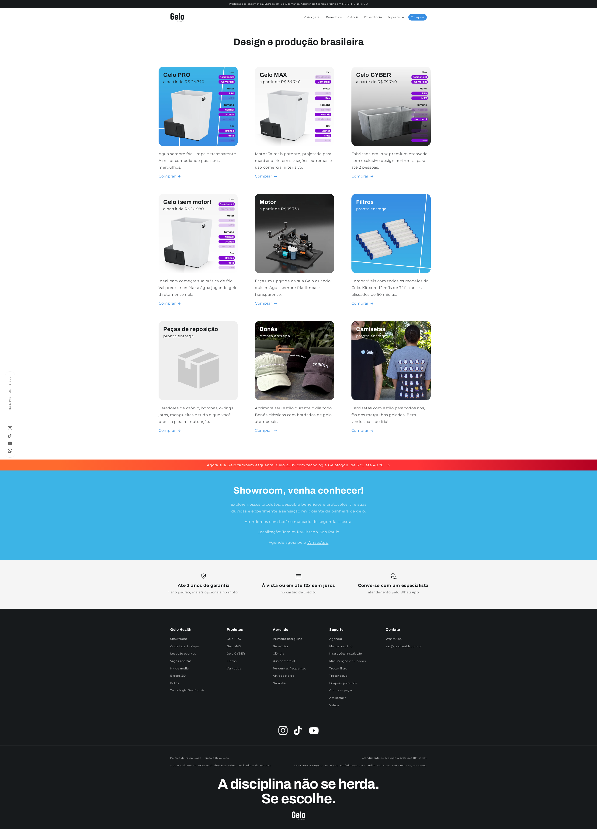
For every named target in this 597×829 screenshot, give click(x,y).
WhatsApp (318, 542)
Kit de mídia (179, 668)
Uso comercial (284, 661)
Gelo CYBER (236, 653)
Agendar (335, 639)
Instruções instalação (345, 653)
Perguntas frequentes (289, 668)
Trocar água (338, 675)
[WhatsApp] (10, 451)
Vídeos (334, 705)
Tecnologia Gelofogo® (187, 690)
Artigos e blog (283, 675)
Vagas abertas (180, 661)
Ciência (278, 653)
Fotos (174, 683)
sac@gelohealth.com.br (404, 646)
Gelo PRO (234, 639)
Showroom (178, 639)
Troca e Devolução (217, 757)
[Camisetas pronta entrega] (391, 399)
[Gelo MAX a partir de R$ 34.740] (294, 145)
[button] (395, 17)
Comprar (417, 17)
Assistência (338, 698)
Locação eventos (183, 653)
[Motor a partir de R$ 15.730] (294, 272)
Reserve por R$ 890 (9, 393)
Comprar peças (341, 690)
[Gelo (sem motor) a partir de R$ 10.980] (198, 272)
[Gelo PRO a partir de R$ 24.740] (198, 145)
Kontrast (265, 765)
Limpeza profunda (343, 683)
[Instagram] (10, 428)
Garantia (279, 683)
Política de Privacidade (185, 757)
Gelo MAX (234, 646)
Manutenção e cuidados (347, 661)
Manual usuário (341, 646)
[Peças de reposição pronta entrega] (198, 399)
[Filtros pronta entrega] (391, 272)
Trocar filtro (338, 668)
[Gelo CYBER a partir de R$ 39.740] (391, 145)
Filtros (231, 661)
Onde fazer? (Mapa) (185, 646)
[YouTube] (10, 443)
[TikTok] (10, 436)
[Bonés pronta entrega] (294, 399)
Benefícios (281, 646)
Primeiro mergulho (287, 639)
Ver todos (234, 668)
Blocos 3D (178, 675)
